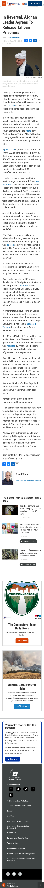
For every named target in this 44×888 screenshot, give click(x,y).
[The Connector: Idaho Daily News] (22, 600)
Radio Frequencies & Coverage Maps (21, 854)
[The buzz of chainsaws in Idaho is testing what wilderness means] (10, 554)
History (10, 811)
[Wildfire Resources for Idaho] (22, 665)
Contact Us (11, 833)
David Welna (15, 37)
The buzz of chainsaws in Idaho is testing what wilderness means (30, 553)
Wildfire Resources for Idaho (22, 686)
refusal (11, 105)
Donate (36, 4)
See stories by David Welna (28, 480)
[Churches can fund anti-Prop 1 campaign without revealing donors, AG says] (10, 510)
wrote (28, 131)
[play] (3, 885)
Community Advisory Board (17, 821)
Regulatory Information (16, 848)
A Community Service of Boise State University (21, 859)
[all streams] (41, 885)
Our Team (11, 816)
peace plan (9, 149)
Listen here (22, 640)
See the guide (22, 706)
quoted (10, 245)
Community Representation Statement (18, 827)
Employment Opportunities (17, 838)
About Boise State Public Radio (19, 806)
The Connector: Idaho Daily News (22, 626)
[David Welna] (7, 478)
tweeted (24, 285)
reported (11, 346)
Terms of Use (12, 843)
